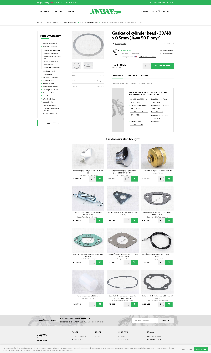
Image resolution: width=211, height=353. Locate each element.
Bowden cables (48, 80)
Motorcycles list (120, 44)
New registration (158, 3)
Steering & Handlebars (50, 90)
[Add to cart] (99, 179)
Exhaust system (48, 83)
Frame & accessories (50, 87)
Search (71, 12)
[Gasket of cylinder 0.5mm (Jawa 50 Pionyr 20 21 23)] (157, 282)
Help (155, 12)
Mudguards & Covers (50, 93)
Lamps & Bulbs (48, 102)
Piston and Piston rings (51, 61)
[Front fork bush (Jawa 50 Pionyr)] (88, 282)
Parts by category (80, 336)
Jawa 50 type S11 (136, 121)
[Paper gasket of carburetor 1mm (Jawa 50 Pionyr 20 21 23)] (157, 198)
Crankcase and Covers (51, 53)
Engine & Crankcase (69, 22)
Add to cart (164, 66)
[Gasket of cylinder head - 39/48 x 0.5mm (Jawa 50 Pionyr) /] (88, 45)
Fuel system (47, 74)
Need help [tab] (132, 75)
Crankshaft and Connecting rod (52, 57)
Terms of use (124, 339)
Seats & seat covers (50, 96)
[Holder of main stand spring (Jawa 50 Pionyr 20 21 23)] (123, 198)
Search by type (52, 123)
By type (58, 12)
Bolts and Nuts (48, 64)
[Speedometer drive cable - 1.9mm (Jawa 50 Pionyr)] (157, 240)
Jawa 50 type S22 (157, 121)
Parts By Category (52, 22)
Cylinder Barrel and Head (88, 22)
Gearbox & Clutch (49, 71)
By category (46, 12)
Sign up (165, 320)
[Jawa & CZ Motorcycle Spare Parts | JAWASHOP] (105, 11)
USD (76, 3)
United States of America (63, 3)
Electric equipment (49, 105)
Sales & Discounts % (50, 43)
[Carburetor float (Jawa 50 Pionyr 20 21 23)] (157, 156)
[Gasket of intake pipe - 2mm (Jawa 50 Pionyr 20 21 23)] (88, 240)
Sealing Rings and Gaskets (52, 67)
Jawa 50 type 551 (157, 112)
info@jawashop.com (154, 340)
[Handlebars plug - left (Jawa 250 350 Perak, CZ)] (88, 156)
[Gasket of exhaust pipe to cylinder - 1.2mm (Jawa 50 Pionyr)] (123, 240)
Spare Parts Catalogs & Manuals (51, 109)
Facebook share (167, 54)
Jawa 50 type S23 (136, 125)
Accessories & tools (50, 113)
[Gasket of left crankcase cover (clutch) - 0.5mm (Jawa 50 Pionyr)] (123, 282)
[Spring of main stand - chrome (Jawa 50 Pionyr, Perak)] (88, 198)
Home (39, 22)
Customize (187, 349)
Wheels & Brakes (49, 99)
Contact (145, 12)
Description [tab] (117, 75)
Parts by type (78, 339)
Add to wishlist (168, 50)
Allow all (201, 349)
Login (171, 3)
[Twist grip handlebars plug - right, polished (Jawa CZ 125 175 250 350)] (123, 156)
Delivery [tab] (145, 75)
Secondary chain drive (50, 77)
